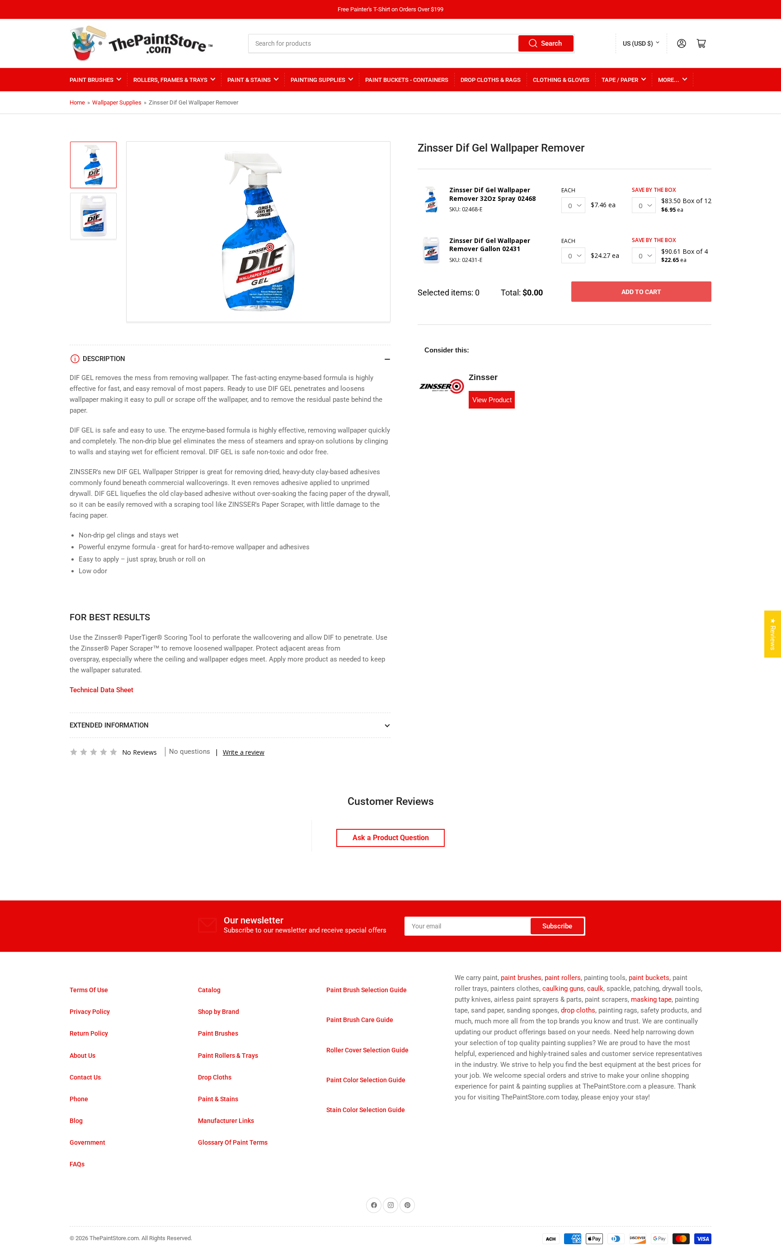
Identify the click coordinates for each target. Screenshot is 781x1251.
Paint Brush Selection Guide (366, 990)
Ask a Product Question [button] (391, 837)
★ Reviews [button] (773, 634)
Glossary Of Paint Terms (233, 1142)
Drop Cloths (214, 1077)
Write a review (243, 752)
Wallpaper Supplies (116, 102)
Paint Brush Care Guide (359, 1019)
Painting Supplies (318, 79)
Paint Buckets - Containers (406, 79)
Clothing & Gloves (561, 79)
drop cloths (578, 1010)
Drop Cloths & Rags (491, 79)
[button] (94, 752)
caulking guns (563, 989)
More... (668, 79)
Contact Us (85, 1077)
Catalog (209, 990)
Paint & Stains (249, 79)
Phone (79, 1099)
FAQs (77, 1164)
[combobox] (411, 43)
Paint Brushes (91, 79)
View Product (492, 400)
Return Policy (89, 1033)
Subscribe (557, 926)
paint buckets (649, 978)
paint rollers (563, 978)
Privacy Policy (90, 1011)
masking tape (651, 999)
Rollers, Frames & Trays (170, 79)
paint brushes (521, 978)
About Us (82, 1055)
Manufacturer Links (226, 1120)
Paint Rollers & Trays (228, 1055)
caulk (595, 989)
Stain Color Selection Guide (365, 1109)
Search (551, 43)
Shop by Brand (218, 1011)
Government (87, 1142)
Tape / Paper (620, 79)
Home (77, 102)
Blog (76, 1120)
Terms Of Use (89, 990)
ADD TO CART (641, 291)
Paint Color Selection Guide (365, 1080)
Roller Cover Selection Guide (367, 1050)
